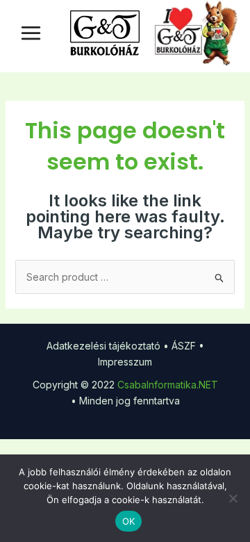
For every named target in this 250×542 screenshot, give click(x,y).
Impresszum (125, 362)
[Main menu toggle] (30, 33)
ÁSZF (184, 346)
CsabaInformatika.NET (167, 385)
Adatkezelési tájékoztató (103, 346)
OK (128, 521)
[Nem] (233, 498)
